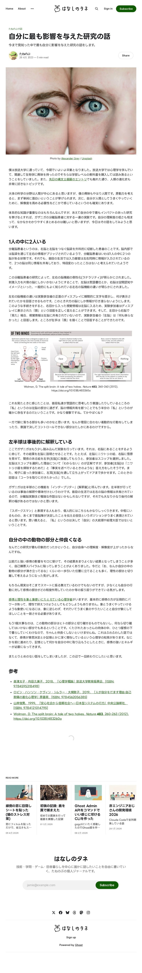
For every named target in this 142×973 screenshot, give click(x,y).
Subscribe (126, 8)
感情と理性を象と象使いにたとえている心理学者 (40, 599)
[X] (53, 912)
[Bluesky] (67, 912)
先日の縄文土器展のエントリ (68, 179)
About (22, 8)
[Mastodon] (81, 912)
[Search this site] (96, 8)
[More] (32, 8)
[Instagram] (88, 912)
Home (9, 8)
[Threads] (74, 912)
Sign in (108, 8)
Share (126, 55)
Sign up (71, 937)
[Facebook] (60, 912)
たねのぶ (24, 53)
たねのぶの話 (15, 28)
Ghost (79, 945)
